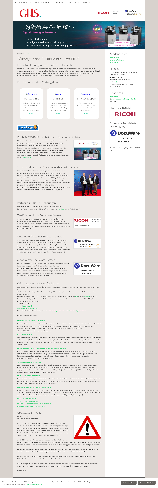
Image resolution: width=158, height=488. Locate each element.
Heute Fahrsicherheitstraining (28, 376)
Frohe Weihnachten (24, 335)
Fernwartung (114, 62)
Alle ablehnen (128, 483)
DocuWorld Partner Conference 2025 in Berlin (34, 387)
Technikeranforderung (117, 60)
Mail (76, 296)
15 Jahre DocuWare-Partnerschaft (29, 362)
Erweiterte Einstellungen (34, 484)
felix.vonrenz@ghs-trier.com (77, 311)
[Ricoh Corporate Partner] (87, 220)
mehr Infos (61, 209)
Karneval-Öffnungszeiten (26, 399)
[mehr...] (31, 114)
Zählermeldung (114, 58)
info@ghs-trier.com (120, 82)
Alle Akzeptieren (146, 483)
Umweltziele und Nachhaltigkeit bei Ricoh (124, 99)
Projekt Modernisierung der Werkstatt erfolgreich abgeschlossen (41, 348)
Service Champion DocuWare (27, 401)
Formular (87, 296)
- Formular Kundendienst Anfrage (27, 308)
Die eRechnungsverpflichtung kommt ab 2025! (34, 404)
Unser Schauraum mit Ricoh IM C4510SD (31, 321)
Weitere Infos (27, 157)
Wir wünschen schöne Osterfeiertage (31, 407)
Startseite (27, 54)
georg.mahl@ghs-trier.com (56, 311)
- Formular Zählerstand (24, 306)
